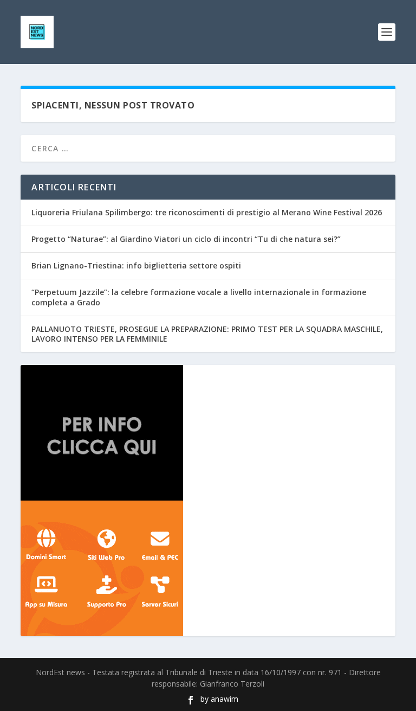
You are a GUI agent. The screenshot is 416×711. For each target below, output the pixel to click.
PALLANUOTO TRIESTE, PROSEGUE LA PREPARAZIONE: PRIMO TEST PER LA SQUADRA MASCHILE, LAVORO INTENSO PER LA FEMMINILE (207, 334)
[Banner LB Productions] (208, 433)
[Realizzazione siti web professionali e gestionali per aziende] (208, 568)
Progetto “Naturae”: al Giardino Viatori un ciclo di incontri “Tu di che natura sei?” (186, 239)
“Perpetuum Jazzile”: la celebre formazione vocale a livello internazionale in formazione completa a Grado (198, 297)
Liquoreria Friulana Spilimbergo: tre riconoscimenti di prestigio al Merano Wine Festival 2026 (206, 212)
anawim (224, 699)
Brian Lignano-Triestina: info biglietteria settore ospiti (136, 265)
